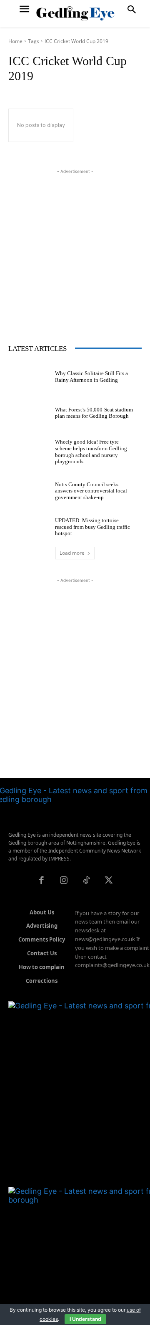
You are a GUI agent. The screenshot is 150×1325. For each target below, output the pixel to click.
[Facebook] (41, 881)
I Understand (85, 1319)
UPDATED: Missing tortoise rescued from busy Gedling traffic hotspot (92, 526)
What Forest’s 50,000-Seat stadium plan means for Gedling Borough (94, 412)
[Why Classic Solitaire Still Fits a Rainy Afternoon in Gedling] (28, 375)
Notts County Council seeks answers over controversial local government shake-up (91, 490)
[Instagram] (63, 881)
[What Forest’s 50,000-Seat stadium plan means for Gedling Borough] (28, 411)
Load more (72, 552)
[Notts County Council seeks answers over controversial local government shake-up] (28, 489)
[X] (109, 881)
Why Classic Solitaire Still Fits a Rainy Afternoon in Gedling (91, 376)
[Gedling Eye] (75, 13)
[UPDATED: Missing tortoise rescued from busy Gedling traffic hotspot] (28, 525)
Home (15, 41)
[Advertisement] (75, 251)
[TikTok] (86, 881)
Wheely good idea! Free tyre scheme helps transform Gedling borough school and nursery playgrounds (91, 452)
